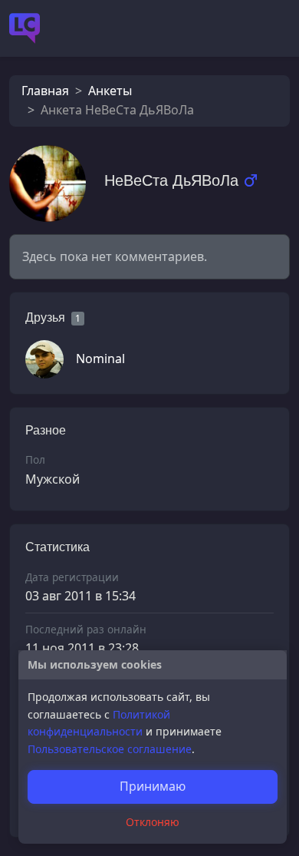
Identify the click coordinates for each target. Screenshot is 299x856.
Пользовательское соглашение (110, 749)
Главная (45, 90)
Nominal (100, 358)
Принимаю (153, 786)
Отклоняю (152, 822)
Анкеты (110, 90)
